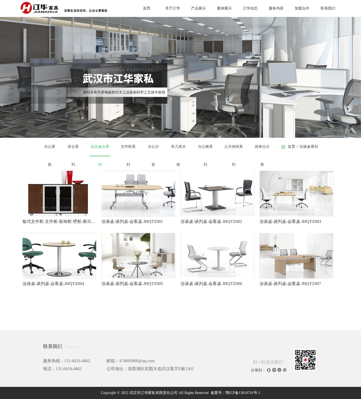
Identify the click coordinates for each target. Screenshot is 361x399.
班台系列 (73, 150)
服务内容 (276, 8)
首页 (146, 8)
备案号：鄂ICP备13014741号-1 (235, 393)
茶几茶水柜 (178, 150)
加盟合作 (302, 8)
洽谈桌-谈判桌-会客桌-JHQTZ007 (290, 283)
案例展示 (224, 8)
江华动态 (250, 8)
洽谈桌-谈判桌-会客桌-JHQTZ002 (211, 221)
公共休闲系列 (233, 150)
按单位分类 (262, 150)
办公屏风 (49, 150)
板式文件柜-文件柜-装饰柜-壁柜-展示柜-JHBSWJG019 (59, 221)
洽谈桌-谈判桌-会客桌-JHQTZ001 (132, 221)
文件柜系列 (128, 150)
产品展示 (198, 8)
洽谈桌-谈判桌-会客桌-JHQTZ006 (211, 283)
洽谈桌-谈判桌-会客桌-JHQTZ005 (132, 283)
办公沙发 (153, 150)
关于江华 (172, 8)
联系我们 (328, 8)
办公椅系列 (205, 150)
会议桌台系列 (100, 150)
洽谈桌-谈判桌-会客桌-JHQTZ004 (53, 283)
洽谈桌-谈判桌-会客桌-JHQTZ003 (290, 221)
